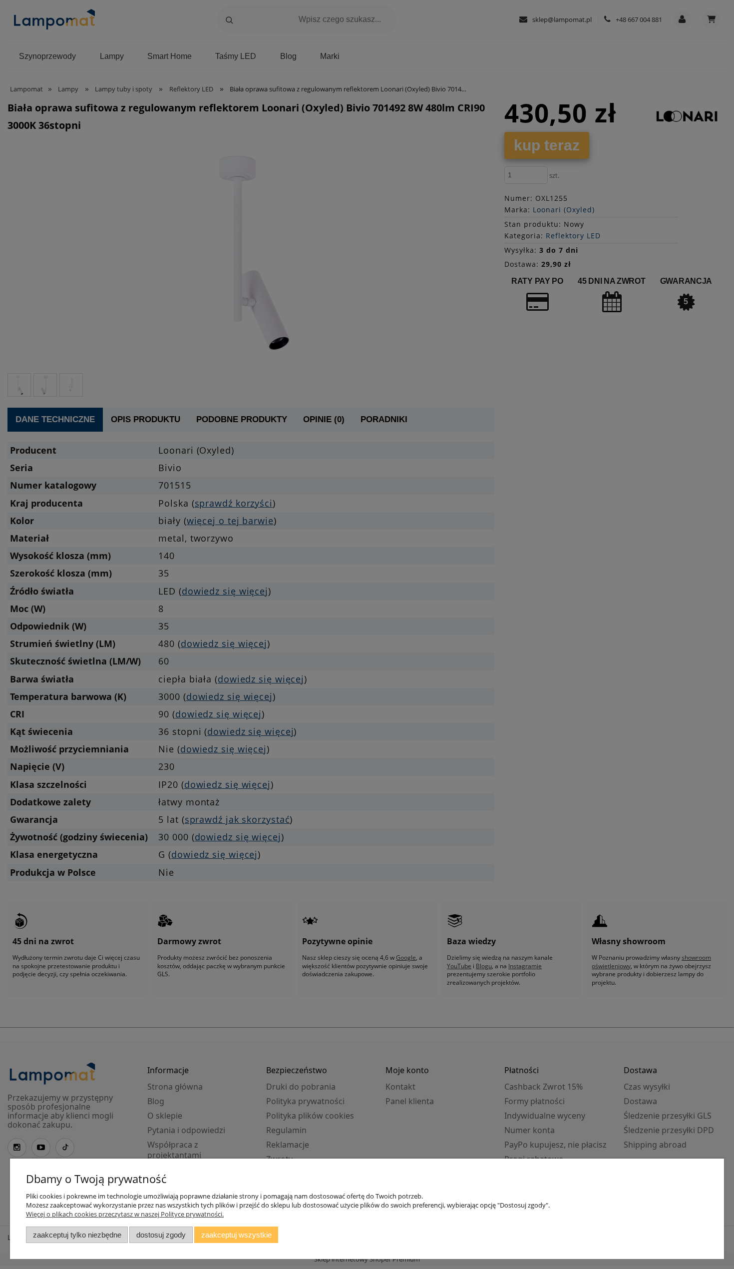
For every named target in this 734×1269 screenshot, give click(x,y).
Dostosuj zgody (161, 1235)
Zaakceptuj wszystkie (236, 1235)
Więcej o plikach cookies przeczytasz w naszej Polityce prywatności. (125, 1214)
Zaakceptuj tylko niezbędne (77, 1235)
